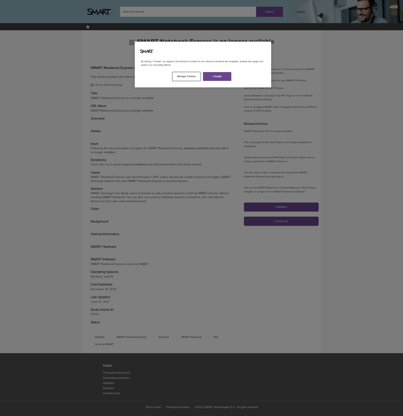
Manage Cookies (186, 76)
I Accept (217, 76)
